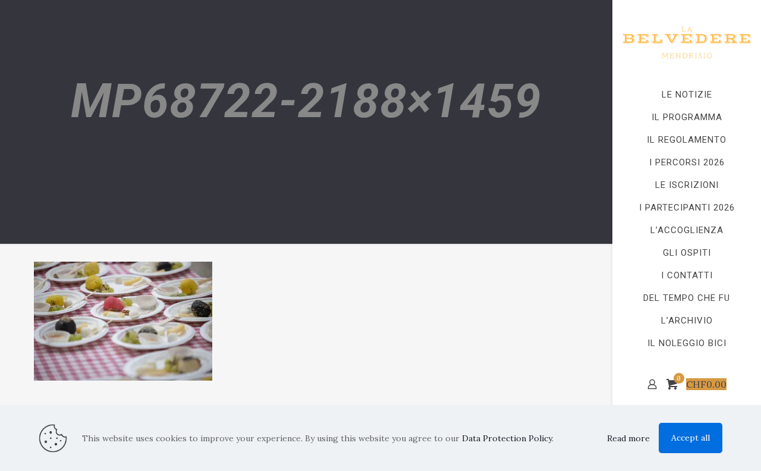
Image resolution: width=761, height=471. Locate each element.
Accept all (690, 437)
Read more (628, 438)
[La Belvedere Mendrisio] (686, 41)
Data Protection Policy (507, 438)
